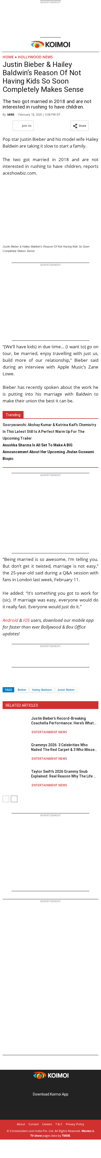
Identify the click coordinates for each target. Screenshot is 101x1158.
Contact (33, 1124)
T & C (58, 1124)
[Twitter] (15, 680)
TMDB (66, 1135)
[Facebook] (6, 680)
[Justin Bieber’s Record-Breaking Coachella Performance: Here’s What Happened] (15, 725)
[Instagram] (43, 1086)
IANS (10, 114)
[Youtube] (65, 1086)
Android (10, 620)
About (21, 1124)
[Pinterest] (50, 1086)
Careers (47, 1124)
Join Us (26, 126)
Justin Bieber (66, 690)
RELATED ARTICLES (22, 705)
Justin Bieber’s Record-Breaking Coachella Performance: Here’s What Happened (62, 720)
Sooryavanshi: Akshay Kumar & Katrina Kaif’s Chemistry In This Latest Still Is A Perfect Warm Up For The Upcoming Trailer (49, 431)
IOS (26, 620)
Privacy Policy (75, 1124)
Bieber (22, 690)
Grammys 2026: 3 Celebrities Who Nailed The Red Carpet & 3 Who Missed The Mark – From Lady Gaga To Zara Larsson (64, 747)
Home (8, 56)
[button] (79, 126)
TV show (36, 1135)
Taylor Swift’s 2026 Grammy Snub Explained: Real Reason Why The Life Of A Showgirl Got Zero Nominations (64, 774)
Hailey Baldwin (42, 690)
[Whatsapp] (24, 680)
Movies (86, 1131)
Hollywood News (35, 56)
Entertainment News (49, 732)
